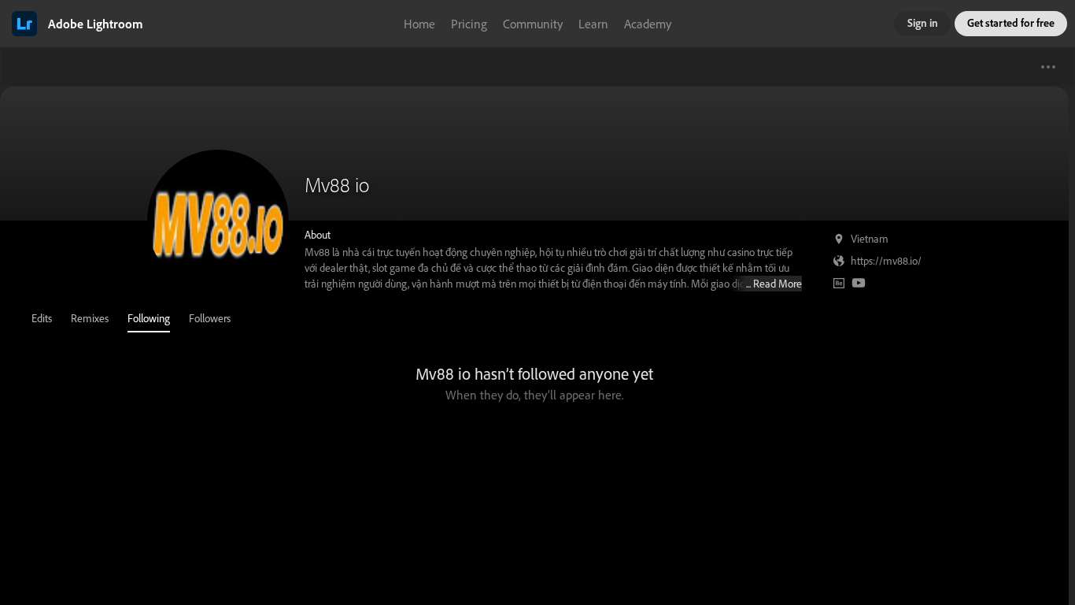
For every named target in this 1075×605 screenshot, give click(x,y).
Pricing (469, 24)
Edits (41, 318)
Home (419, 24)
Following (148, 318)
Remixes (90, 318)
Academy (647, 24)
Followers (210, 318)
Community (533, 24)
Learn (593, 24)
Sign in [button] (922, 23)
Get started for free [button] (1011, 23)
